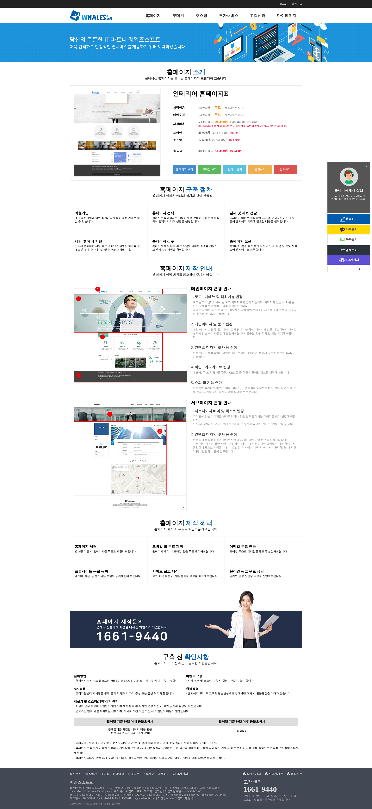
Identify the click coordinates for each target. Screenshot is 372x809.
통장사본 (296, 773)
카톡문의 (351, 229)
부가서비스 (228, 15)
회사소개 (75, 773)
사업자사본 (275, 773)
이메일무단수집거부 (141, 773)
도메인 (178, 15)
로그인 (283, 3)
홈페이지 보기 (184, 169)
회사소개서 (253, 773)
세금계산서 (351, 259)
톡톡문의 (351, 239)
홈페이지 (153, 15)
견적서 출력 (235, 169)
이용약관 (91, 773)
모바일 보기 (209, 169)
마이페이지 (286, 15)
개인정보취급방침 (112, 773)
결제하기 (285, 169)
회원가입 (296, 3)
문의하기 (260, 169)
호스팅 (201, 15)
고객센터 (257, 15)
